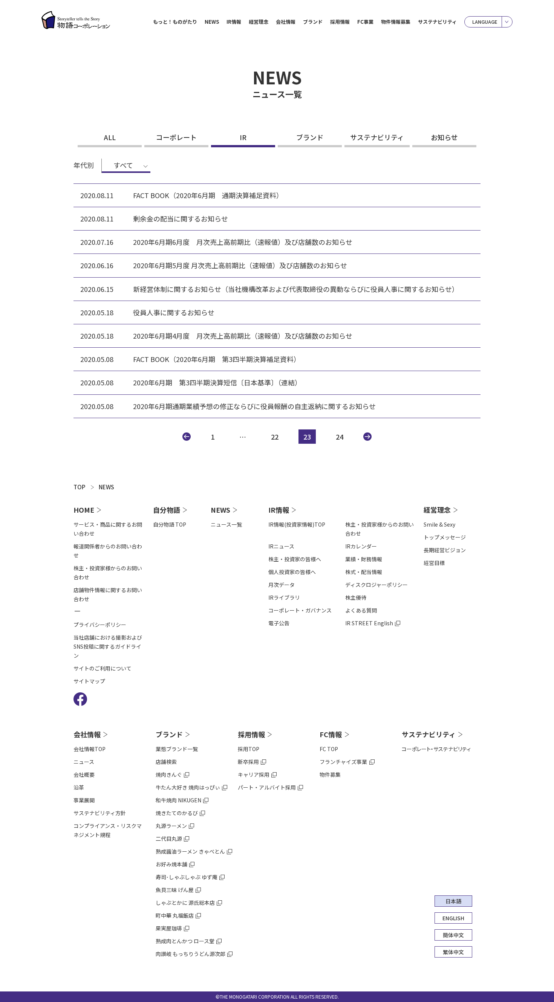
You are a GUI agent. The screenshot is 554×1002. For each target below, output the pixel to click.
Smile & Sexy (439, 524)
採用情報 (251, 734)
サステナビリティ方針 (99, 813)
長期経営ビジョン (445, 550)
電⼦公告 (278, 623)
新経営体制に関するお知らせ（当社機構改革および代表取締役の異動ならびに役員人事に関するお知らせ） (296, 289)
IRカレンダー (361, 546)
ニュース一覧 (226, 524)
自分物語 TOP (169, 524)
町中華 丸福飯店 (175, 915)
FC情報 (331, 734)
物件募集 (330, 774)
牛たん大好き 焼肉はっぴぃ (188, 787)
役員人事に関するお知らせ (173, 312)
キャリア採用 (253, 774)
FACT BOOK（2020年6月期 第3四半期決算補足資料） (216, 359)
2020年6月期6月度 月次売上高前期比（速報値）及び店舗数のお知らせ (242, 242)
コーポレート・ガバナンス (300, 610)
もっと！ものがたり (175, 21)
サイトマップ (89, 681)
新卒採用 (248, 761)
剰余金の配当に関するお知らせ (180, 218)
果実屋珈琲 (169, 928)
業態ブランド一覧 (177, 749)
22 (275, 436)
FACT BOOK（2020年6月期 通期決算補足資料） (208, 195)
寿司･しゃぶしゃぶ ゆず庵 (186, 877)
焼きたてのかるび (177, 813)
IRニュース (281, 546)
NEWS (212, 21)
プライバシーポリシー (99, 624)
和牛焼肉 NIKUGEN (178, 800)
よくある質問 (361, 610)
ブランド (309, 137)
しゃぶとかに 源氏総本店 (185, 902)
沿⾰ (78, 787)
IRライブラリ (284, 597)
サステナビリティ (437, 21)
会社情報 (87, 734)
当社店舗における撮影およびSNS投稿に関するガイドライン (107, 646)
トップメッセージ (445, 537)
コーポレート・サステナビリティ (436, 749)
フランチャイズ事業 (343, 761)
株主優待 (355, 597)
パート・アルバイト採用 (267, 787)
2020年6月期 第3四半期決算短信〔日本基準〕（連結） (217, 382)
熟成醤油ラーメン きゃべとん (190, 851)
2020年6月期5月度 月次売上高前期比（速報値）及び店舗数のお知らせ (240, 265)
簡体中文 (453, 935)
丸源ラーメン (171, 825)
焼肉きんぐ (169, 774)
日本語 (453, 901)
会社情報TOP (89, 749)
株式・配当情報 (363, 572)
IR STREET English (369, 623)
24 (339, 436)
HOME (83, 510)
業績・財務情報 (363, 559)
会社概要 (84, 774)
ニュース (83, 761)
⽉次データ (281, 584)
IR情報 (278, 510)
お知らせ (444, 137)
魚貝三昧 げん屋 (175, 890)
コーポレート (176, 137)
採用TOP (248, 749)
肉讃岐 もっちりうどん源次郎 (190, 954)
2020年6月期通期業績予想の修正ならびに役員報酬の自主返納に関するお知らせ (254, 406)
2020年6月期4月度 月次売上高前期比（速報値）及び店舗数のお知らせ (242, 336)
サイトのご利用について (102, 668)
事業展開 (84, 800)
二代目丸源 (169, 838)
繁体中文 (453, 952)
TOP (79, 487)
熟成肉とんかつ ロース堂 (185, 941)
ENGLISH (453, 918)
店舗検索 (166, 761)
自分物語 (166, 510)
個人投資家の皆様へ (292, 572)
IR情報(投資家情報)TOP (296, 524)
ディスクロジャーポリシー (376, 584)
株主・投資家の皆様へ (294, 559)
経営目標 (434, 563)
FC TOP (329, 749)
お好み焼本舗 (171, 864)
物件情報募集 (395, 21)
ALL (110, 137)
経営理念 (437, 510)
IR (243, 137)
